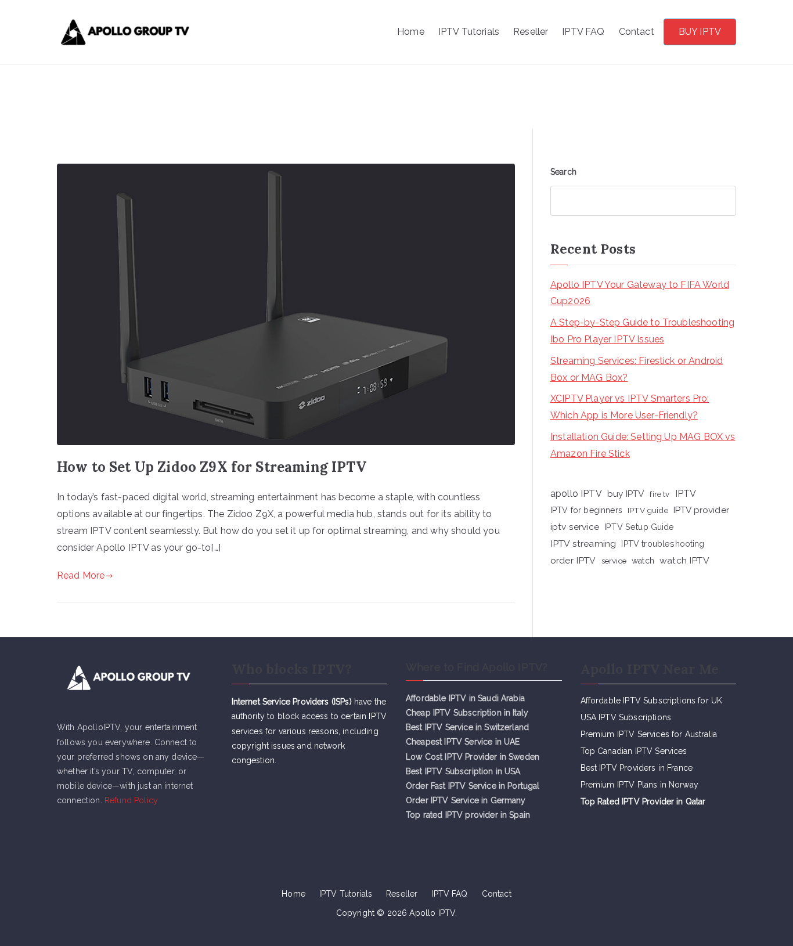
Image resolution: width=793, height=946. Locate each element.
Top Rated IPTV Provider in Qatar (643, 801)
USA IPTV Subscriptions (626, 717)
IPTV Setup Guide (639, 527)
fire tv (659, 494)
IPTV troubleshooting (662, 543)
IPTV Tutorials (468, 31)
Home (410, 31)
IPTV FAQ (583, 31)
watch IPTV (684, 560)
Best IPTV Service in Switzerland (467, 727)
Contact (636, 31)
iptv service (574, 526)
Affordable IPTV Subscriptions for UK (652, 700)
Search (563, 171)
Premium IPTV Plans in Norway (639, 784)
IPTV (686, 493)
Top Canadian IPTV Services (635, 751)
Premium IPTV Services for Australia (649, 734)
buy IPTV (625, 493)
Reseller (530, 31)
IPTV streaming (583, 543)
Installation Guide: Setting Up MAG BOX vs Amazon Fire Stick (643, 445)
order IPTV (573, 560)
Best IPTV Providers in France (637, 767)
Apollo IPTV (256, 24)
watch (643, 560)
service (613, 560)
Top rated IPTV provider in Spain (468, 814)
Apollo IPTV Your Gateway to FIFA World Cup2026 (639, 293)
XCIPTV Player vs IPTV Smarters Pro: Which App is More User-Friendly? (629, 407)
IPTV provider (701, 510)
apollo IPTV (576, 493)
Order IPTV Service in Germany (466, 800)
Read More (80, 575)
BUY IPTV (700, 31)
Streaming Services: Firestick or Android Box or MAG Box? (636, 369)
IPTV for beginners (586, 510)
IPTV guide (648, 510)
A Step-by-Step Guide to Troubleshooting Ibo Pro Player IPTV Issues (642, 331)
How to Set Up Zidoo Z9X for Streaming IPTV (211, 467)
